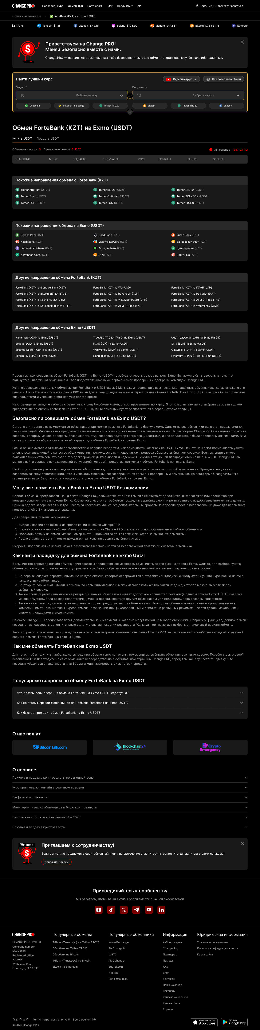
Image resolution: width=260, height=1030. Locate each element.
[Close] (242, 42)
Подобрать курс (52, 5)
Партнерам (94, 5)
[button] (125, 6)
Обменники (75, 5)
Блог (109, 5)
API (139, 5)
